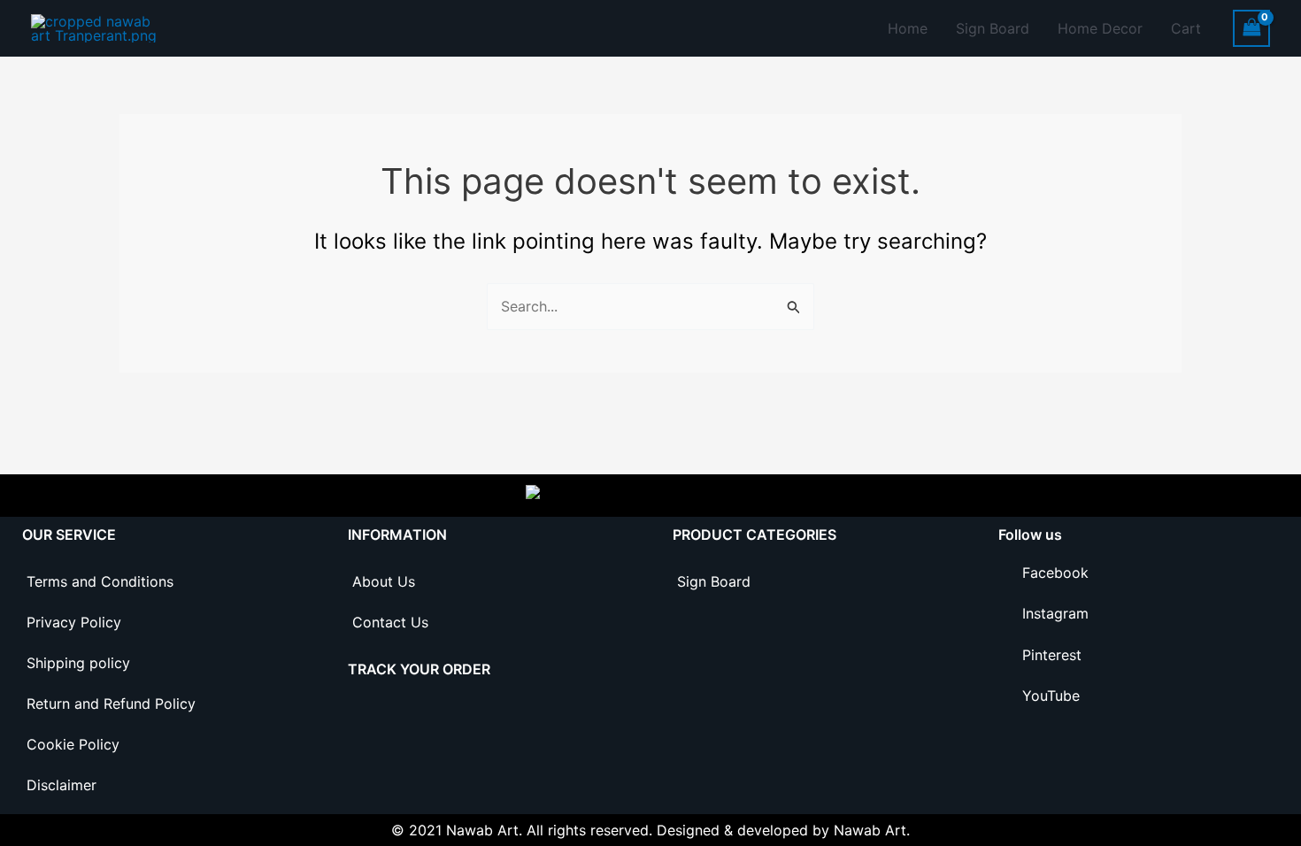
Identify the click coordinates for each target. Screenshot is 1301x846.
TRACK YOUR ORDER (419, 669)
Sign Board (992, 28)
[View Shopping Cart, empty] (1251, 28)
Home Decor (1100, 28)
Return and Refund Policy (111, 703)
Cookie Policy (73, 744)
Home (908, 28)
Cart (1186, 28)
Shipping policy (78, 663)
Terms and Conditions (100, 581)
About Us (383, 581)
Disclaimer (61, 785)
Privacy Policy (74, 622)
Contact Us (390, 622)
